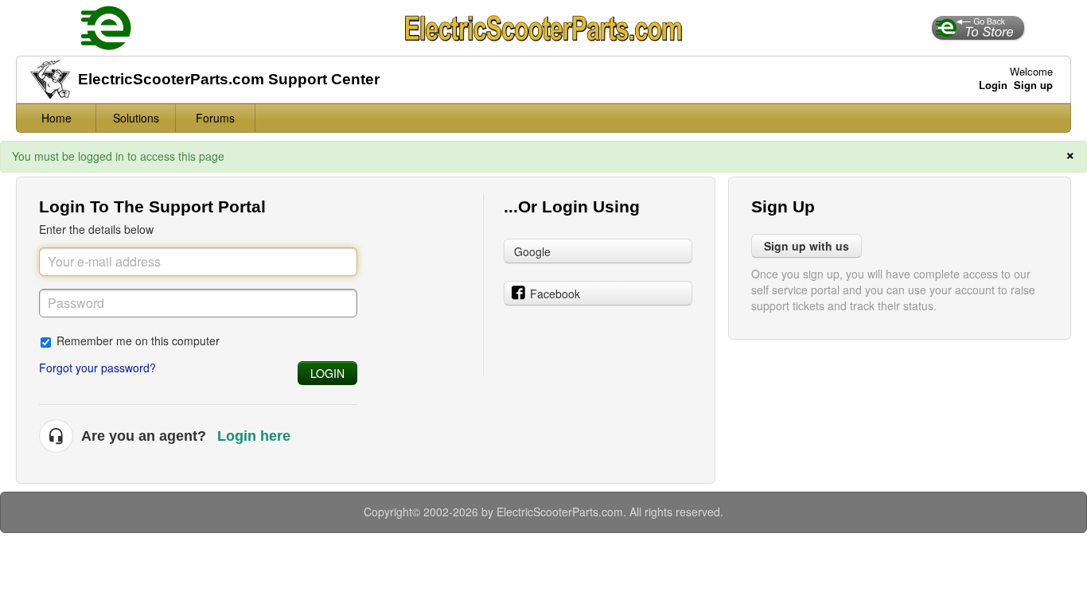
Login (327, 373)
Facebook (555, 294)
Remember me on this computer (138, 340)
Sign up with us (806, 246)
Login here (253, 436)
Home (56, 118)
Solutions (136, 118)
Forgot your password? (97, 368)
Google (532, 251)
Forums (215, 118)
